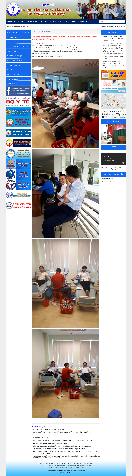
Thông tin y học (12, 79)
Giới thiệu (21, 21)
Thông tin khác (12, 83)
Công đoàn (10, 70)
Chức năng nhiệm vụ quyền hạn (18, 33)
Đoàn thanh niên (13, 74)
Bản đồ (74, 21)
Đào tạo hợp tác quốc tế (15, 60)
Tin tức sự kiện (12, 51)
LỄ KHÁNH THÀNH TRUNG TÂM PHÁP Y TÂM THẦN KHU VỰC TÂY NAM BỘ (113, 64)
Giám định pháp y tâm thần (16, 42)
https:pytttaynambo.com (59, 470)
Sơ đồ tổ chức (33, 21)
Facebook (83, 21)
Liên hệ (66, 21)
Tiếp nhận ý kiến (55, 21)
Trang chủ (11, 21)
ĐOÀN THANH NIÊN (45, 32)
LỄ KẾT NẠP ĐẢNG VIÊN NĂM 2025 (113, 40)
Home (35, 32)
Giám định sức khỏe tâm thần (17, 46)
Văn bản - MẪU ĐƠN (13, 65)
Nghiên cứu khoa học (14, 56)
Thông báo (113, 32)
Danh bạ (44, 21)
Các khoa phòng (12, 37)
